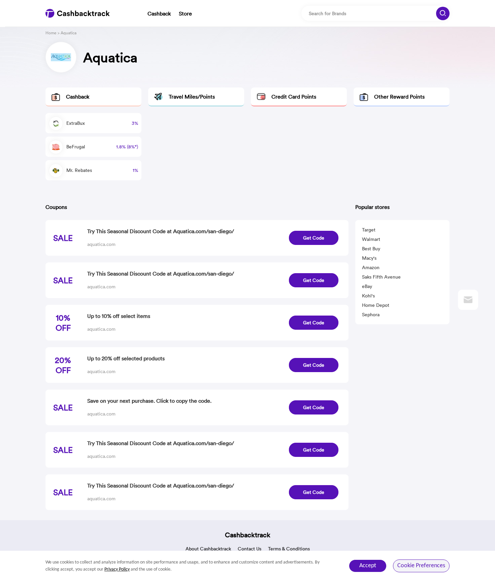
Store (185, 13)
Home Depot (375, 305)
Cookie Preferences (421, 566)
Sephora (371, 315)
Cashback (159, 13)
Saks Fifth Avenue (381, 277)
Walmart (371, 239)
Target (368, 230)
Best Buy (371, 249)
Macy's (369, 258)
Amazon (371, 267)
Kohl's (368, 296)
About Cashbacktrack (208, 549)
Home (51, 32)
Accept (367, 566)
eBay (367, 286)
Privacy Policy (117, 569)
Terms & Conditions (289, 549)
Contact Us (249, 549)
